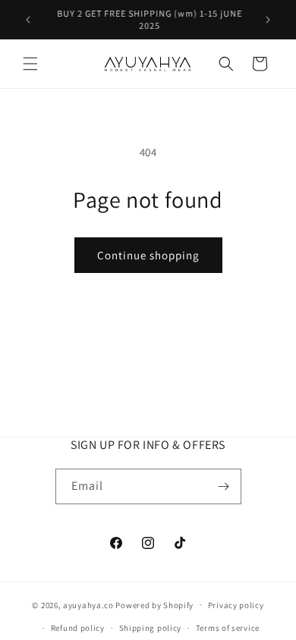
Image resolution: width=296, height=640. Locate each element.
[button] (30, 63)
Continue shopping (148, 255)
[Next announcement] (268, 19)
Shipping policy (150, 628)
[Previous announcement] (28, 19)
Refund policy (78, 628)
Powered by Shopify (154, 604)
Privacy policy (236, 605)
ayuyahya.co (88, 604)
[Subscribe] (224, 486)
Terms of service (228, 628)
